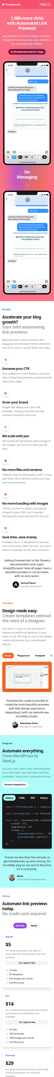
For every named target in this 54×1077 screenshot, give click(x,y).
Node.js (9, 797)
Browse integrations (15, 784)
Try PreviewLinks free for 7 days (27, 51)
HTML (22, 797)
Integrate (40, 655)
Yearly (34, 925)
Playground (23, 655)
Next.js (44, 797)
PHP (33, 797)
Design (8, 655)
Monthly (20, 925)
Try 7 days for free (27, 963)
